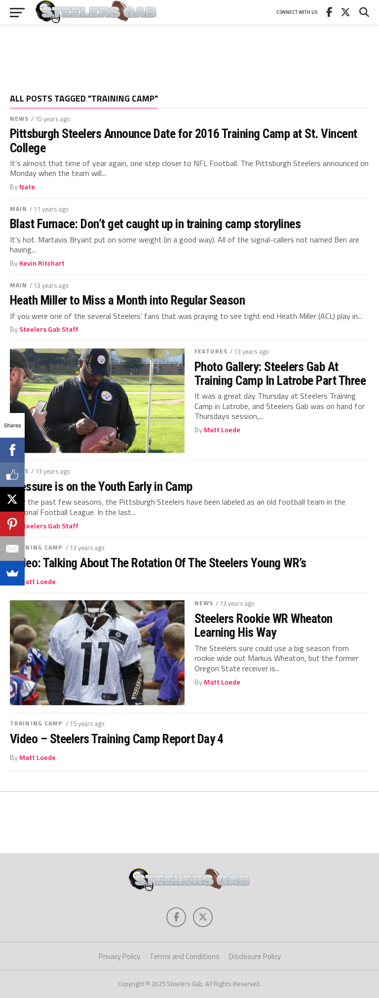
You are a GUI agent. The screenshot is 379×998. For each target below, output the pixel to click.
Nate (27, 186)
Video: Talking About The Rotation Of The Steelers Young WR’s (158, 563)
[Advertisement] (189, 54)
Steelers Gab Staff (48, 329)
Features (210, 351)
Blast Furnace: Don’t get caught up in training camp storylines (155, 224)
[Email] (12, 548)
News (19, 118)
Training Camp (36, 547)
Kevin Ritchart (42, 263)
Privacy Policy (119, 956)
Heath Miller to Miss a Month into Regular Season (127, 300)
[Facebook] (12, 450)
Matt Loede (222, 429)
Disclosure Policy (255, 956)
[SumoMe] (12, 573)
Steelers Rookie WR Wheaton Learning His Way (263, 625)
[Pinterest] (12, 524)
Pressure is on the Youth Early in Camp (101, 486)
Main (18, 208)
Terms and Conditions (185, 956)
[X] (12, 499)
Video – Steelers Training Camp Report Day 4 (117, 739)
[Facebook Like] (12, 474)
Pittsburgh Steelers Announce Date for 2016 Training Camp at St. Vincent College (183, 140)
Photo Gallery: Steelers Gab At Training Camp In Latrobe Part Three (280, 373)
